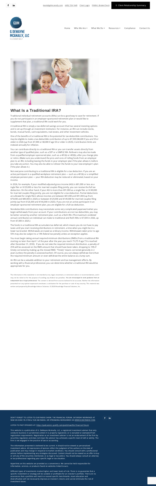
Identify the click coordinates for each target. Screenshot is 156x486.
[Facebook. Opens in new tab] (8, 5)
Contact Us (144, 28)
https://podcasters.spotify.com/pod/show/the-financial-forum (62, 425)
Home (67, 28)
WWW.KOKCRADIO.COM (85, 420)
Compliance (130, 28)
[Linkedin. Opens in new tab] (14, 5)
